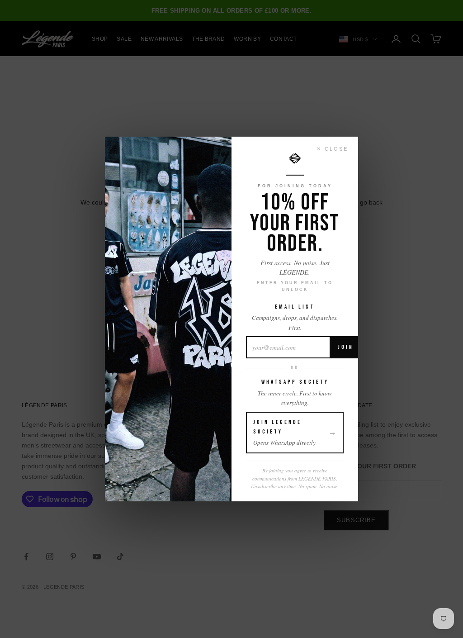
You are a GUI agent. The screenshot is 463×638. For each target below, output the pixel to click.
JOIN (346, 347)
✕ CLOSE (332, 149)
